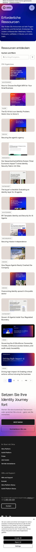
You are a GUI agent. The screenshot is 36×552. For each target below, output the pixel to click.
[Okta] (7, 7)
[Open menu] (32, 8)
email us (30, 498)
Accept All (18, 538)
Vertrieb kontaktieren (8, 463)
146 (26, 380)
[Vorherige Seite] (5, 380)
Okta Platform (6, 449)
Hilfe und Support (7, 477)
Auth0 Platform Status (8, 488)
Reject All (18, 542)
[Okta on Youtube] (2, 516)
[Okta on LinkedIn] (10, 516)
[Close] (34, 519)
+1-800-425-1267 (9, 500)
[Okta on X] (6, 516)
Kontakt (8, 506)
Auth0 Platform (6, 452)
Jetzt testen (5, 460)
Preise (3, 456)
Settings (18, 546)
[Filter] (32, 57)
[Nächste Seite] (30, 380)
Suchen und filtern (8, 53)
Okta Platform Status (8, 485)
